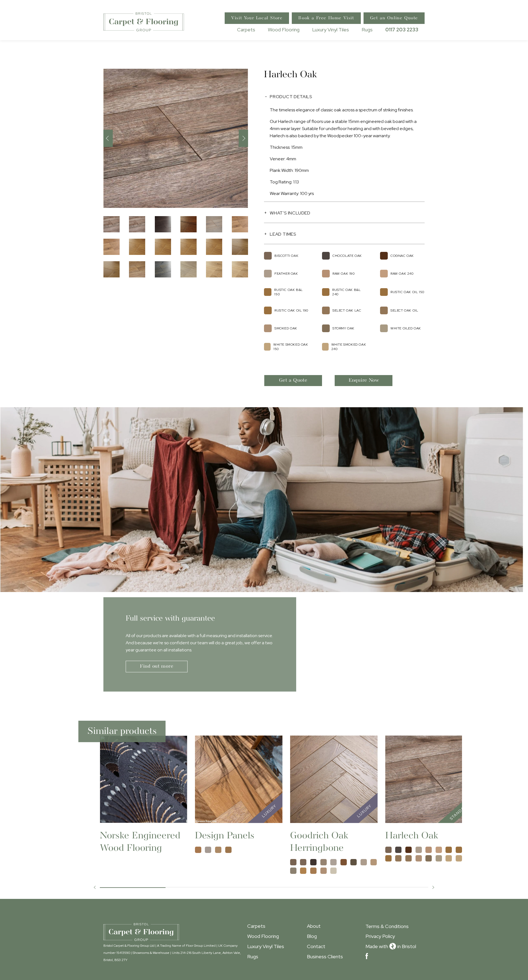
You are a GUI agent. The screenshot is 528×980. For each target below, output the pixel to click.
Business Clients (325, 956)
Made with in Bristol (390, 946)
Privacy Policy (380, 936)
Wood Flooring (283, 29)
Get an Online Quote (394, 18)
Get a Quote (293, 380)
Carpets (246, 29)
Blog (312, 936)
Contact (316, 946)
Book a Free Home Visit (326, 18)
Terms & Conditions (387, 926)
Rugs (367, 29)
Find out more (156, 666)
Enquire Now (364, 380)
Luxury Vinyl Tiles (330, 29)
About (314, 926)
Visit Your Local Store (256, 18)
